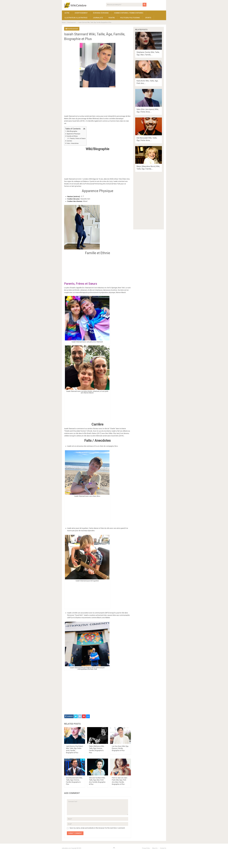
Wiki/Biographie (72, 131)
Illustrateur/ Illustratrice (76, 18)
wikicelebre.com (66, 848)
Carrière (69, 141)
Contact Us (163, 848)
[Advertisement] (97, 692)
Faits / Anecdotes (73, 143)
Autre (67, 13)
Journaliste (98, 18)
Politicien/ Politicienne (130, 18)
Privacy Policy (146, 848)
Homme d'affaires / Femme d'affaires (128, 13)
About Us (154, 848)
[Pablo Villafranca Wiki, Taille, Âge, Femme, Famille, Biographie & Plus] (97, 735)
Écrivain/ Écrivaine (101, 13)
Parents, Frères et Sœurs (78, 138)
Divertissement (81, 13)
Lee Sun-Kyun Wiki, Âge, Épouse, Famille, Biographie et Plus (120, 748)
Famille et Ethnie (72, 136)
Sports (148, 18)
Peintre (111, 18)
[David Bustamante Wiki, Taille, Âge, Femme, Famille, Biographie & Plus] (74, 767)
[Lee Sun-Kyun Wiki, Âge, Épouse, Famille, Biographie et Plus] (120, 735)
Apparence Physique (73, 134)
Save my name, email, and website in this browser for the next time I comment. (97, 828)
